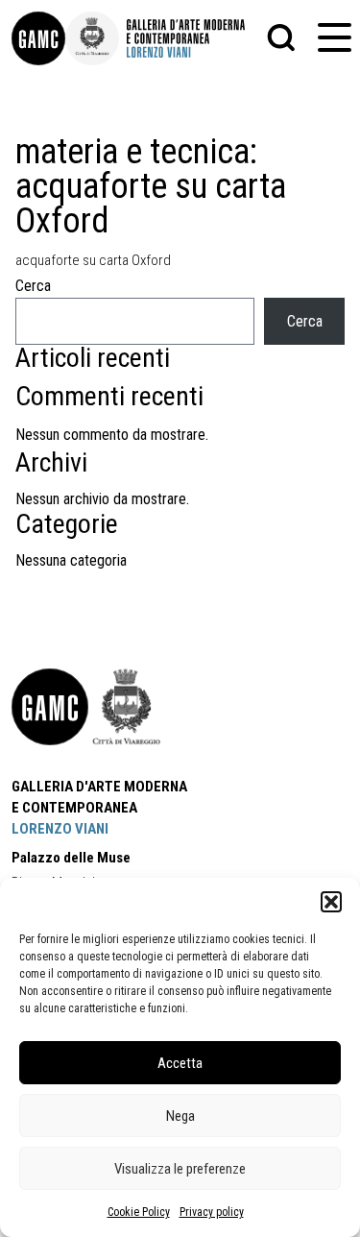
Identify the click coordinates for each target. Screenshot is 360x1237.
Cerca (33, 286)
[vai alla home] (50, 706)
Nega (180, 1116)
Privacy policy (212, 1212)
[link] (38, 38)
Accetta (180, 1063)
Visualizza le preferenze (180, 1168)
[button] (331, 901)
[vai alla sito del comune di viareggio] (126, 706)
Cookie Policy (139, 1212)
